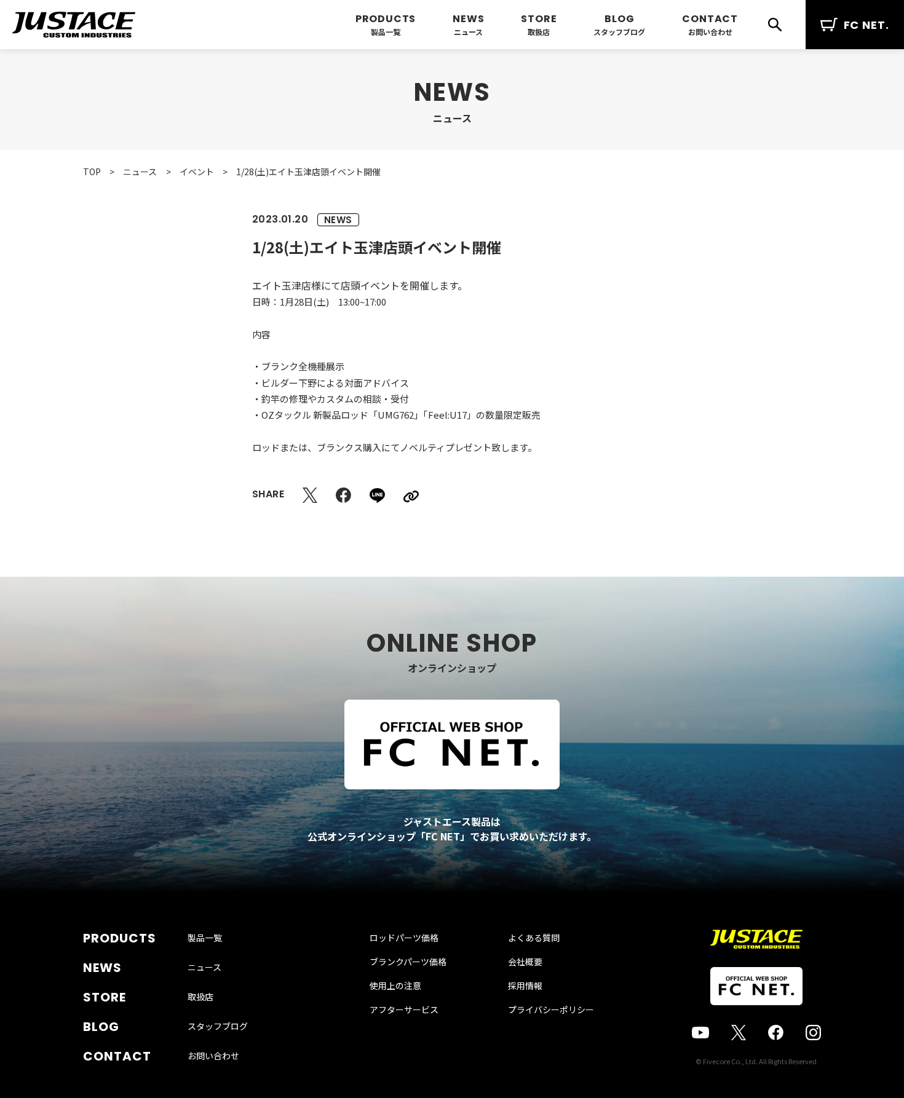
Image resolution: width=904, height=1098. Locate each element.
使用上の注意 (395, 985)
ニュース (468, 31)
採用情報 (525, 985)
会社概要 (525, 961)
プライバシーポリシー (551, 1009)
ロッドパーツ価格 (404, 937)
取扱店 (539, 31)
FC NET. (866, 25)
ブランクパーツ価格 (408, 961)
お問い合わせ (710, 31)
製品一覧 (385, 31)
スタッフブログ (619, 31)
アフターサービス (404, 1009)
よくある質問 (534, 937)
